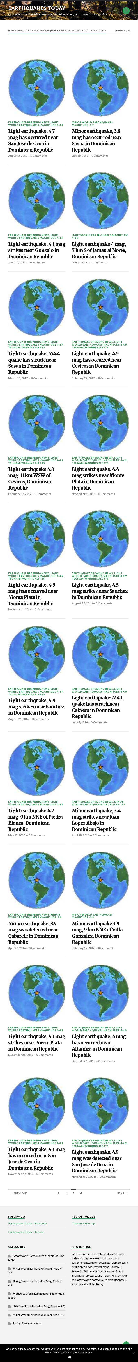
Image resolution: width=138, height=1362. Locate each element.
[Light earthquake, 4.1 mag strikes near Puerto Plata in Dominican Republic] (36, 993)
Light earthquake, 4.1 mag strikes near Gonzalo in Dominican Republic (36, 250)
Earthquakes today (37, 8)
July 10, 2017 (80, 155)
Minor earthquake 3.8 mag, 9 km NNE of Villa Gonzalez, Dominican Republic (97, 933)
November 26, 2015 (84, 1176)
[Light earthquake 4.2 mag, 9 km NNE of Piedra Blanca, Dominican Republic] (36, 767)
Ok (69, 1357)
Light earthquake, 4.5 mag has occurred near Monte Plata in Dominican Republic (33, 594)
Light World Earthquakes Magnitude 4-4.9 (35, 124)
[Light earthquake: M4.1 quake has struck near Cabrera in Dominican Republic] (100, 654)
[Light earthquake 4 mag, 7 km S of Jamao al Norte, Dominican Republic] (100, 200)
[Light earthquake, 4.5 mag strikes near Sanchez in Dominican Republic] (100, 539)
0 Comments (39, 155)
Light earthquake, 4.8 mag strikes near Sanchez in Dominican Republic (36, 707)
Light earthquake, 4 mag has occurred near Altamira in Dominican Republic (99, 1046)
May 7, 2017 (79, 262)
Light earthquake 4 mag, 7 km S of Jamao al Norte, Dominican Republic (99, 250)
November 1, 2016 (83, 493)
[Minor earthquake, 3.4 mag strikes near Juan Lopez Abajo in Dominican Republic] (100, 767)
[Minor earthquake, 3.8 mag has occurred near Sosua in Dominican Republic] (100, 88)
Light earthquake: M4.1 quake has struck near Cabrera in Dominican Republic (97, 707)
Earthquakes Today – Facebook (27, 1223)
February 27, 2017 (83, 378)
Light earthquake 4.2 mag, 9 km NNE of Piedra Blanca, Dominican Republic (35, 820)
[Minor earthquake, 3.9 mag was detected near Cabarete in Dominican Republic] (36, 880)
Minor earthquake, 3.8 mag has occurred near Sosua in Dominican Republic (96, 140)
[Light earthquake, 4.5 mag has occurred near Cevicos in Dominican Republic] (100, 307)
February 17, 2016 (83, 948)
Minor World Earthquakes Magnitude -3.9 (92, 124)
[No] (133, 1353)
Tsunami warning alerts (26, 347)
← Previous (18, 1193)
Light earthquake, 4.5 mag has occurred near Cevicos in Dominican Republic (96, 363)
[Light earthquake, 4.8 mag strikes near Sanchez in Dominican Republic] (36, 654)
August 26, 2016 (82, 603)
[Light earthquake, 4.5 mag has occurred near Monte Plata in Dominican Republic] (36, 539)
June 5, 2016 (80, 722)
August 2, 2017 (17, 155)
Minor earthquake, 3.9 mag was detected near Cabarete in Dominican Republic (33, 933)
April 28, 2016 (80, 835)
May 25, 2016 (16, 835)
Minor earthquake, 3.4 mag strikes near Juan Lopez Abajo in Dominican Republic (96, 820)
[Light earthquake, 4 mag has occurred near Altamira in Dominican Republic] (100, 993)
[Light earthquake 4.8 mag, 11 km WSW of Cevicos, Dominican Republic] (36, 423)
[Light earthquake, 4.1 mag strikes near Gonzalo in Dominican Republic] (36, 200)
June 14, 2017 (17, 262)
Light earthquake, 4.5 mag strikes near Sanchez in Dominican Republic (100, 591)
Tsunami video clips (84, 1223)
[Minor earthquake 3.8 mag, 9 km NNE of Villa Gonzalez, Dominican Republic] (100, 880)
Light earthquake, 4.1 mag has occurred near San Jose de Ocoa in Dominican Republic (36, 1159)
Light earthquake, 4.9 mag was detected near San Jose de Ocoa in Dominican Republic (96, 1161)
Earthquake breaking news (28, 122)
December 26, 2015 (20, 1054)
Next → (122, 1193)
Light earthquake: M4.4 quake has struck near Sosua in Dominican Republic (34, 363)
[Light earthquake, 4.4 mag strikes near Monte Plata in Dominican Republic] (100, 423)
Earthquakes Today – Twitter (26, 1232)
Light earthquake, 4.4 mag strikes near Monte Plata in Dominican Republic (98, 478)
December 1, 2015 (83, 1061)
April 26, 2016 (17, 948)
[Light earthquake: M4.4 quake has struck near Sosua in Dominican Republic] (36, 307)
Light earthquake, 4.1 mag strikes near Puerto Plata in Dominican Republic (36, 1043)
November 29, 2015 (20, 1173)
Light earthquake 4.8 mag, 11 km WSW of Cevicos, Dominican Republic (31, 478)
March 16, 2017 (18, 378)
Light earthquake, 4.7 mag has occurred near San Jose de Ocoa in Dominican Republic (33, 140)
